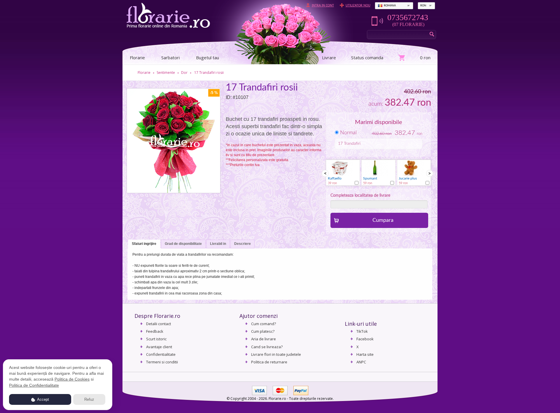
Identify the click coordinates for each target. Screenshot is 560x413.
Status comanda (367, 57)
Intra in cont (323, 5)
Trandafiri (352, 144)
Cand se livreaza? (267, 346)
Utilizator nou (358, 5)
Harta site (365, 354)
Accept (42, 399)
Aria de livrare (263, 338)
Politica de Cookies (72, 379)
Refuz (89, 399)
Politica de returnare (269, 362)
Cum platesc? (262, 331)
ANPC (361, 362)
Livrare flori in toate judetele (276, 354)
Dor (184, 72)
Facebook (365, 338)
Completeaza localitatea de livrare (360, 196)
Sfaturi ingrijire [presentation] (144, 244)
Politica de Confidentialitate (34, 385)
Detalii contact (158, 323)
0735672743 (407, 17)
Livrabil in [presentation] (218, 244)
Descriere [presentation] (242, 244)
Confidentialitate (161, 354)
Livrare (329, 57)
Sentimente (166, 72)
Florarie (144, 72)
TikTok (362, 331)
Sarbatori (170, 57)
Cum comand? (263, 323)
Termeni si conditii (162, 362)
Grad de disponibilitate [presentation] (183, 244)
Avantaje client (159, 346)
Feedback (154, 331)
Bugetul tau (207, 57)
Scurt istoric (156, 338)
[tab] (144, 244)
